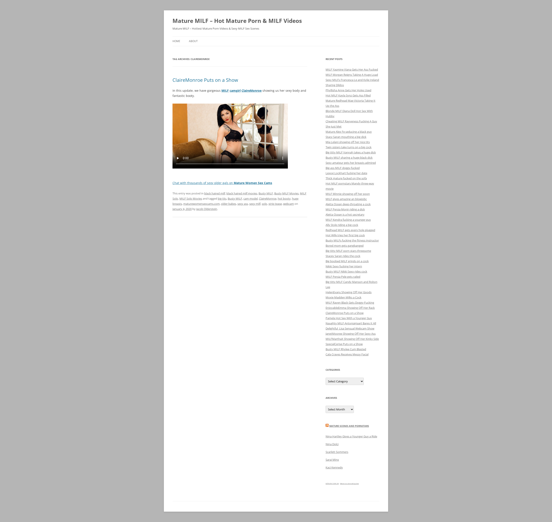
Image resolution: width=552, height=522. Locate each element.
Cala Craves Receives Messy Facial (347, 354)
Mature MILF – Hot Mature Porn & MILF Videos (237, 21)
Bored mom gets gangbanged (345, 246)
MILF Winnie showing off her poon (348, 194)
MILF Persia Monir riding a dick (345, 209)
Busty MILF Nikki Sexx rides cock (346, 271)
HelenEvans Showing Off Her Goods (349, 292)
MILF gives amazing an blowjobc (346, 199)
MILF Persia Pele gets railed (343, 277)
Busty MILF (266, 193)
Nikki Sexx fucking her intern (344, 266)
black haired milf (214, 193)
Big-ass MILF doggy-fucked (343, 168)
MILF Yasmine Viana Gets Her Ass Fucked (352, 69)
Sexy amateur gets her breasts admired (351, 163)
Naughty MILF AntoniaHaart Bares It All (351, 323)
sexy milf (254, 204)
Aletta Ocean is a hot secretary (345, 214)
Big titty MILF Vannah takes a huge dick (351, 152)
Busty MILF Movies (286, 193)
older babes (228, 204)
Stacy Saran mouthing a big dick (346, 137)
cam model (250, 198)
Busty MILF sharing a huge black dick (349, 157)
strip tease (275, 204)
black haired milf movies (241, 193)
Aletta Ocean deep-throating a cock (348, 204)
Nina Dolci (332, 444)
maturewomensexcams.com (201, 204)
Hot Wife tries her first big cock (345, 235)
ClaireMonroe (267, 198)
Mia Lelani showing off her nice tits (348, 142)
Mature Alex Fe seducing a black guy (349, 132)
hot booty (284, 198)
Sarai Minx (332, 460)
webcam (288, 204)
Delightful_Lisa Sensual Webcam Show (350, 328)
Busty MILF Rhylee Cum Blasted (346, 349)
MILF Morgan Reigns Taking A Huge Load (352, 75)
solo (264, 204)
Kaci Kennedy (334, 467)
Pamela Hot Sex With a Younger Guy (349, 318)
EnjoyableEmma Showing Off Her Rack (350, 308)
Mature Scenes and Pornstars (349, 425)
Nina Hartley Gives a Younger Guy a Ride (351, 436)
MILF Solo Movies (190, 198)
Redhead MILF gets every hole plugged (350, 230)
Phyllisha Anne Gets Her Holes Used (348, 90)
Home (176, 41)
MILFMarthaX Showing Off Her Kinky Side (352, 339)
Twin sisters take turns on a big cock (349, 147)
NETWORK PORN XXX (332, 483)
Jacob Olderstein (206, 209)
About (193, 41)
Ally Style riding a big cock (342, 225)
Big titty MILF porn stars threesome (348, 251)
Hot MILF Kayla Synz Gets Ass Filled (348, 95)
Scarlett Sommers (337, 452)
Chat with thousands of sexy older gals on (222, 183)
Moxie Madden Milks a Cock (343, 297)
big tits (222, 198)
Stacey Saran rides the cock (343, 256)
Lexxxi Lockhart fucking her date (346, 173)
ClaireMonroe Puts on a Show (205, 80)
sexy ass (242, 204)
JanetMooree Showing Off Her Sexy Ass (351, 334)
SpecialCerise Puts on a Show (344, 344)
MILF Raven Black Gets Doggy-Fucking (350, 302)
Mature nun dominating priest (349, 483)
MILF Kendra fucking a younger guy (348, 220)
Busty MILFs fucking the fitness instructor (352, 240)
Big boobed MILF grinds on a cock (347, 261)
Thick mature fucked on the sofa (346, 178)
